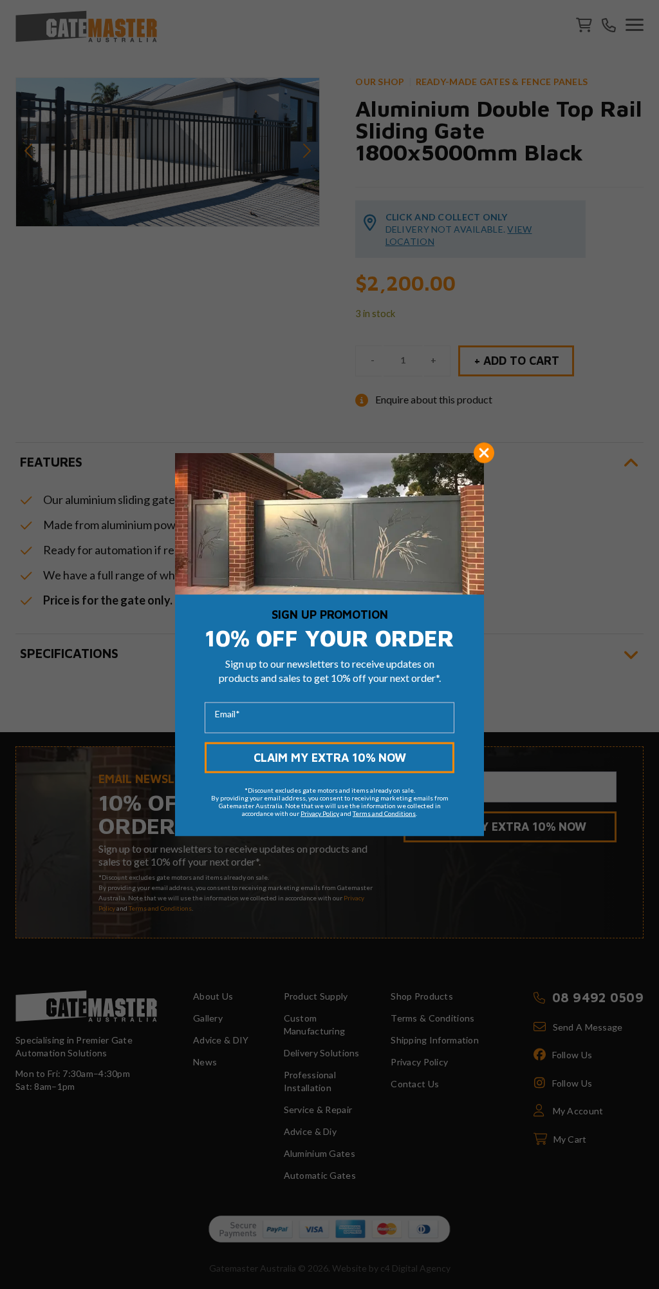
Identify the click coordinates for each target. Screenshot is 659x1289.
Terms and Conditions (384, 813)
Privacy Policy (320, 813)
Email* (227, 713)
